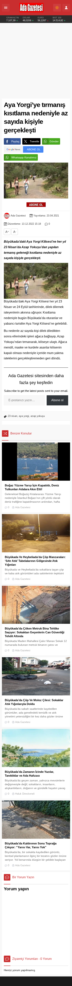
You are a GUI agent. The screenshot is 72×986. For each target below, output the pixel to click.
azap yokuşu (38, 416)
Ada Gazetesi (18, 215)
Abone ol (57, 400)
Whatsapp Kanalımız (23, 157)
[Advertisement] (36, 61)
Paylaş (15, 141)
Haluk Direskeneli (25, 793)
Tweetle (34, 141)
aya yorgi (24, 416)
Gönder (54, 141)
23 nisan (12, 416)
